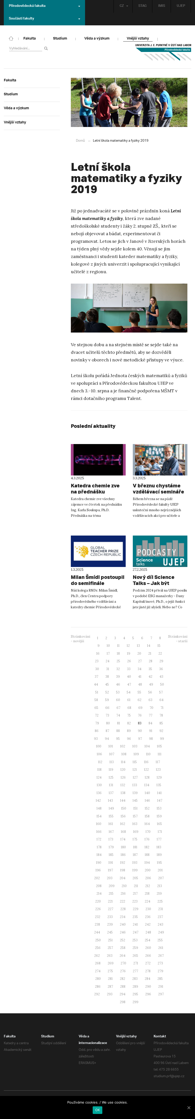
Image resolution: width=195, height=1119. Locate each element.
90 (140, 731)
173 (110, 839)
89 (129, 731)
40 (129, 676)
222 (122, 901)
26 (129, 661)
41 (139, 676)
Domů (80, 140)
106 (99, 754)
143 (110, 800)
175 (135, 839)
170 (148, 832)
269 (110, 963)
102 (122, 746)
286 (98, 986)
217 (135, 893)
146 (147, 800)
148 (99, 808)
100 (98, 746)
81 (118, 723)
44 (96, 684)
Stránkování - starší (177, 639)
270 (123, 963)
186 (123, 855)
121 (135, 769)
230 (148, 909)
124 (99, 777)
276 (123, 971)
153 (159, 808)
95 (118, 739)
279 (160, 971)
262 (97, 955)
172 (98, 839)
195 (159, 862)
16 (98, 653)
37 (96, 676)
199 (135, 870)
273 (160, 963)
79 (97, 723)
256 (98, 948)
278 (148, 971)
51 (96, 692)
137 (111, 793)
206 (148, 878)
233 (110, 917)
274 (98, 971)
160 (98, 824)
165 (159, 824)
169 (135, 832)
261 (160, 948)
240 (123, 924)
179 (111, 847)
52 (107, 692)
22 (160, 653)
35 (150, 669)
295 (135, 994)
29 (161, 661)
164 (147, 824)
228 (123, 909)
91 (150, 731)
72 (97, 715)
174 (122, 839)
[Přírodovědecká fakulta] (11, 38)
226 (98, 909)
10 (108, 646)
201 (160, 870)
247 (135, 932)
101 (110, 746)
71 (162, 708)
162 (122, 824)
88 (118, 731)
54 (129, 692)
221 (110, 901)
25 (118, 661)
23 (97, 661)
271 (135, 963)
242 (148, 924)
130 (99, 785)
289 (135, 986)
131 (111, 785)
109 (136, 754)
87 (107, 731)
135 (158, 785)
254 (147, 940)
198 (122, 870)
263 (109, 955)
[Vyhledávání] (47, 48)
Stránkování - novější (80, 639)
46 (118, 684)
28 (150, 661)
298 (122, 1002)
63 (150, 700)
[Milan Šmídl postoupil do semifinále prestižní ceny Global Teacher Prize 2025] (98, 551)
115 (135, 762)
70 (151, 708)
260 (148, 948)
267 (161, 955)
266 (148, 955)
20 (139, 653)
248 (148, 932)
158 (147, 816)
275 (110, 971)
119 (111, 769)
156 (123, 816)
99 (162, 739)
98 (151, 739)
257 (110, 948)
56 (150, 692)
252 (122, 940)
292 (97, 994)
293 (109, 994)
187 (135, 855)
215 (111, 893)
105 (159, 746)
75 (129, 715)
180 (123, 847)
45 (107, 684)
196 (98, 870)
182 (146, 847)
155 (111, 816)
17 (108, 653)
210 (124, 886)
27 (140, 661)
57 (161, 692)
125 (111, 777)
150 (123, 808)
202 (97, 878)
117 (158, 762)
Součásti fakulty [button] (21, 19)
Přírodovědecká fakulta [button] (27, 6)
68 (129, 708)
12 (128, 646)
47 (129, 684)
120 (122, 769)
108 (123, 754)
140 (147, 793)
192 (122, 862)
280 (98, 979)
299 (135, 1002)
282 (122, 979)
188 (147, 855)
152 (147, 808)
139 (135, 793)
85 (161, 723)
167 (111, 832)
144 (122, 800)
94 (107, 739)
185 (111, 855)
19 (128, 653)
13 (138, 646)
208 (99, 886)
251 (110, 940)
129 (159, 777)
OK (97, 1110)
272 (148, 963)
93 (96, 739)
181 (135, 847)
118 (99, 769)
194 (147, 862)
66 (107, 708)
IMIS (161, 6)
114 (123, 762)
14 (148, 646)
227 (110, 909)
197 (110, 870)
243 (160, 924)
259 (135, 948)
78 (161, 715)
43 (161, 676)
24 (107, 661)
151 (135, 808)
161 (110, 824)
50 (162, 684)
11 (118, 646)
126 (123, 777)
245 (110, 932)
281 (110, 979)
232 (97, 917)
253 (135, 940)
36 (161, 669)
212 (147, 886)
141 (159, 793)
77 (150, 715)
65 (96, 708)
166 (99, 832)
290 (148, 986)
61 (129, 700)
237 (160, 917)
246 (123, 932)
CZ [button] (122, 6)
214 (99, 893)
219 (159, 893)
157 (135, 816)
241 (135, 924)
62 (139, 700)
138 (123, 793)
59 (107, 700)
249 (161, 932)
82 (129, 723)
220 (98, 901)
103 (134, 746)
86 (97, 731)
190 (98, 862)
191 (110, 862)
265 (135, 955)
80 (108, 723)
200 (148, 870)
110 (148, 754)
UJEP (181, 6)
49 (151, 684)
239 (110, 924)
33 (129, 669)
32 (118, 669)
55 (139, 692)
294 (122, 994)
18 (118, 653)
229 (135, 909)
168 (123, 832)
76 (140, 715)
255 (160, 940)
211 (136, 886)
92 (161, 731)
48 (140, 684)
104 (147, 746)
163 (134, 824)
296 (148, 994)
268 (98, 963)
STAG (142, 6)
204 (122, 878)
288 (122, 986)
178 (99, 847)
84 (150, 723)
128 (147, 777)
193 (134, 862)
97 (140, 739)
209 (112, 886)
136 (99, 793)
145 (135, 800)
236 (148, 917)
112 (100, 762)
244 (97, 932)
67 (118, 708)
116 (146, 762)
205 (135, 878)
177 (159, 839)
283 (135, 979)
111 (159, 754)
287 (110, 986)
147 (159, 800)
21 (149, 653)
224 (147, 901)
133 (134, 785)
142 (98, 800)
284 (147, 979)
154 (99, 816)
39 (118, 676)
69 (140, 708)
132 (122, 785)
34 (139, 669)
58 (96, 700)
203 (109, 878)
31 (107, 669)
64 (161, 700)
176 (147, 839)
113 (111, 762)
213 (159, 886)
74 (118, 715)
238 (97, 924)
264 (122, 955)
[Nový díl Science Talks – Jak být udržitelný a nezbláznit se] (160, 551)
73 (107, 715)
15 (158, 646)
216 (123, 893)
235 (135, 917)
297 (161, 994)
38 (107, 676)
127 (135, 777)
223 (135, 901)
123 (158, 769)
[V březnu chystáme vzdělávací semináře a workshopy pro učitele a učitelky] (160, 459)
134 (146, 785)
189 (159, 855)
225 (160, 901)
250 (98, 940)
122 (146, 769)
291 (160, 986)
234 (122, 917)
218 (147, 893)
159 (159, 816)
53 (118, 692)
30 (97, 669)
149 (111, 808)
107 (111, 754)
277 (135, 971)
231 (160, 909)
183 (158, 847)
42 (150, 676)
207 (161, 878)
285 (160, 979)
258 (122, 948)
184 (99, 855)
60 (118, 700)
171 (160, 832)
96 (129, 739)
